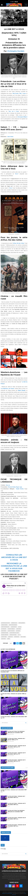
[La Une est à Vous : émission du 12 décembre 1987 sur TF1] (4, 761)
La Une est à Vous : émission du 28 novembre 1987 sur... (17, 825)
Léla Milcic (18, 630)
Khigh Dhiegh (3, 630)
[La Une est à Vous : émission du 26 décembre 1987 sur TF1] (4, 747)
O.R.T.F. (19, 634)
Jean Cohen (10, 136)
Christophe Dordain (15, 51)
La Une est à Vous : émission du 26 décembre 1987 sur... (17, 818)
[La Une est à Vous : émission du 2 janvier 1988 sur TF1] (4, 740)
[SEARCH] (25, 722)
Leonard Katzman (4, 632)
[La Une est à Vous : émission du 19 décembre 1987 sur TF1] (4, 754)
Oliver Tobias (4, 636)
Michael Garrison (4, 634)
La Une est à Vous (9, 19)
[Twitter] (9, 885)
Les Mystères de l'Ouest (14, 632)
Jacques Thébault (11, 628)
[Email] (21, 885)
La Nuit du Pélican (11, 630)
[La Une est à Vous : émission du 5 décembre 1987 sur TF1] (4, 798)
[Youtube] (17, 885)
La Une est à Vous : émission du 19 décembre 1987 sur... (16, 804)
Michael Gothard (13, 634)
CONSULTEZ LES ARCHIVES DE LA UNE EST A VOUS (14, 557)
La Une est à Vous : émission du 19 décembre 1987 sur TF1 (16, 753)
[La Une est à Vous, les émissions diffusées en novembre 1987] (4, 733)
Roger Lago (10, 636)
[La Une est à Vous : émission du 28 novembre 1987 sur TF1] (4, 826)
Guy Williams (3, 628)
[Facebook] (6, 885)
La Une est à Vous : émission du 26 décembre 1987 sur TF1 (17, 746)
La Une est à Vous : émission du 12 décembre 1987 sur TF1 (16, 760)
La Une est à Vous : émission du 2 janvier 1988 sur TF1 (16, 739)
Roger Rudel (16, 636)
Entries (3, 848)
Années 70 (4, 19)
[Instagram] (13, 885)
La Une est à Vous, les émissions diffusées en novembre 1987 (16, 732)
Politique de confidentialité (7, 893)
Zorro (8, 638)
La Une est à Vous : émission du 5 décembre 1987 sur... (16, 797)
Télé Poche (3, 638)
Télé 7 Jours (23, 636)
